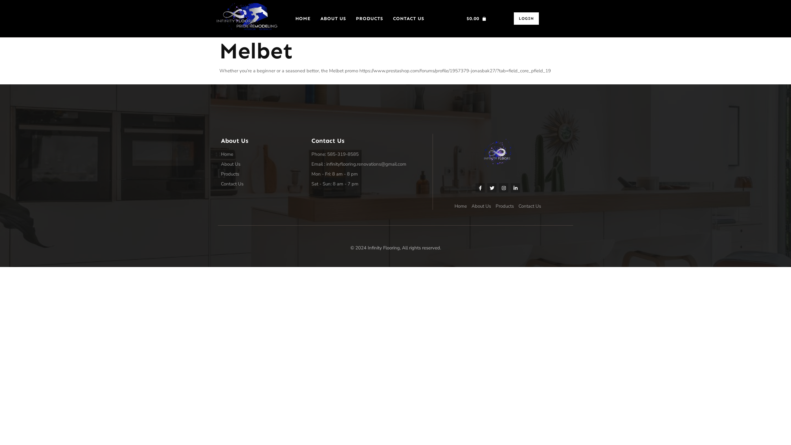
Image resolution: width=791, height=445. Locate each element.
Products (369, 18)
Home (303, 18)
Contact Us (408, 18)
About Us (333, 18)
